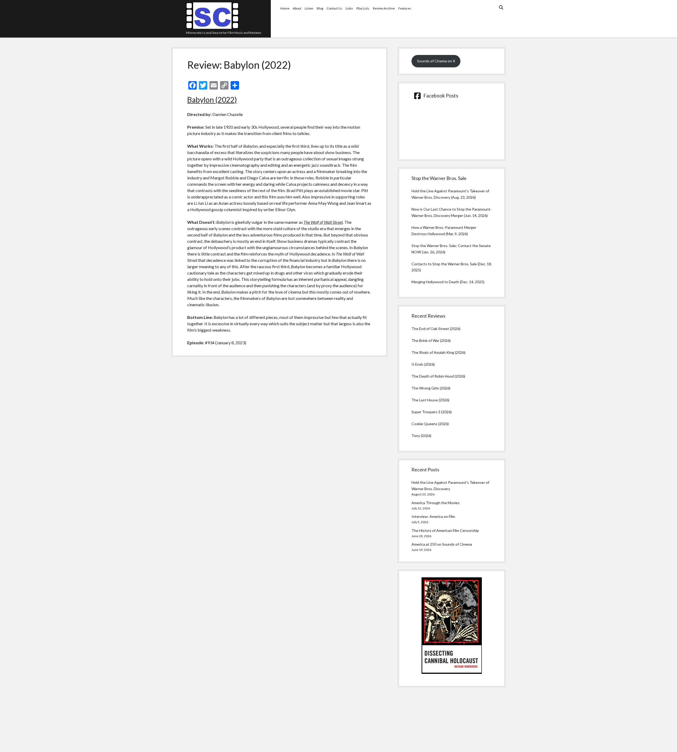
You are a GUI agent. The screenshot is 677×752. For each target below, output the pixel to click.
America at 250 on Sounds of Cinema (441, 544)
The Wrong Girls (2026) (430, 388)
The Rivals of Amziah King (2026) (438, 352)
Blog (320, 8)
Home (284, 8)
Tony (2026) (421, 435)
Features (404, 8)
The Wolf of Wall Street (323, 222)
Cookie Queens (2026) (430, 423)
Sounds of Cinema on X (436, 61)
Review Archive (384, 8)
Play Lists (362, 8)
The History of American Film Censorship (445, 530)
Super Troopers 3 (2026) (431, 412)
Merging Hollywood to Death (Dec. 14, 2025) (447, 282)
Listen (309, 8)
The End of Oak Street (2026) (435, 328)
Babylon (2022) (212, 99)
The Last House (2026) (430, 400)
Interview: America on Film (433, 516)
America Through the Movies (435, 502)
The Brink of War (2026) (431, 340)
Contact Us (334, 8)
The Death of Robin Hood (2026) (438, 376)
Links (349, 8)
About (297, 8)
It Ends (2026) (423, 364)
